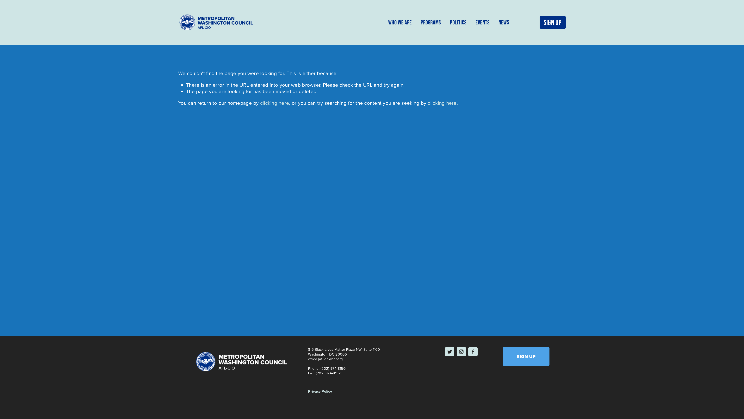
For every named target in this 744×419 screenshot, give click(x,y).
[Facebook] (473, 351)
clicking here (274, 102)
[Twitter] (449, 351)
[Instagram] (461, 351)
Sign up (553, 22)
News (504, 22)
